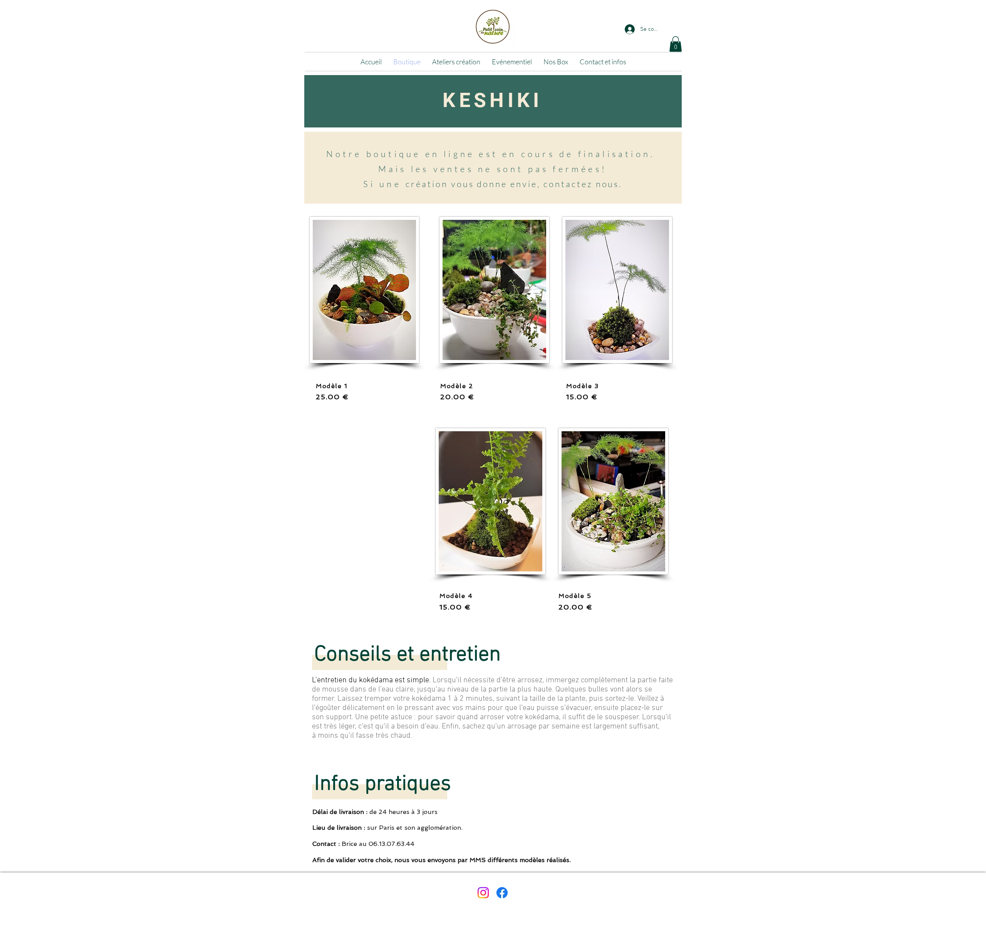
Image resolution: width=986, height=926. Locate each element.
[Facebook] (502, 892)
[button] (675, 44)
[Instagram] (483, 892)
